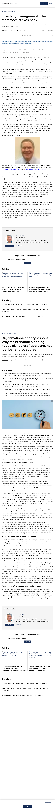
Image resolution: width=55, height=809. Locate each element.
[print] (52, 35)
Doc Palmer (5, 30)
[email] (32, 35)
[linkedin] (25, 35)
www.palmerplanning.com (12, 169)
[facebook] (22, 35)
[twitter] (27, 35)
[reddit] (30, 35)
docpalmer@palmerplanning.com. (36, 169)
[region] (27, 804)
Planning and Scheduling (8, 11)
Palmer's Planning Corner (9, 333)
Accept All (27, 806)
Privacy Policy (48, 802)
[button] (3, 4)
